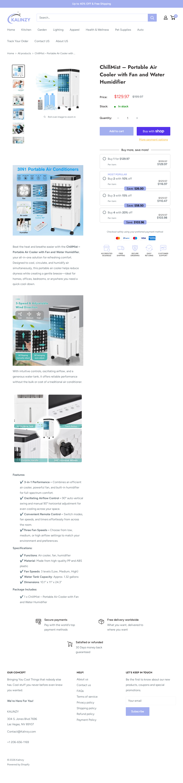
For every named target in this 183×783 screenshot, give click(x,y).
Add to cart (116, 131)
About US (62, 41)
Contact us (84, 685)
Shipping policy (86, 708)
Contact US (42, 41)
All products (24, 53)
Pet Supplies (123, 29)
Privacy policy (85, 702)
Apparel (75, 29)
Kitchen (26, 29)
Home (11, 29)
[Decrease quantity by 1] (118, 118)
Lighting (58, 29)
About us (82, 679)
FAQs (80, 691)
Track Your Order (17, 41)
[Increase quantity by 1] (137, 118)
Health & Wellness (97, 29)
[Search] (152, 18)
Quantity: (106, 118)
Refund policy (85, 714)
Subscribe (137, 711)
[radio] (135, 161)
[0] (173, 18)
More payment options (153, 139)
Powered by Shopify (18, 764)
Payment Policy (86, 719)
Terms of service (87, 696)
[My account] (165, 18)
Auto (140, 29)
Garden (42, 29)
